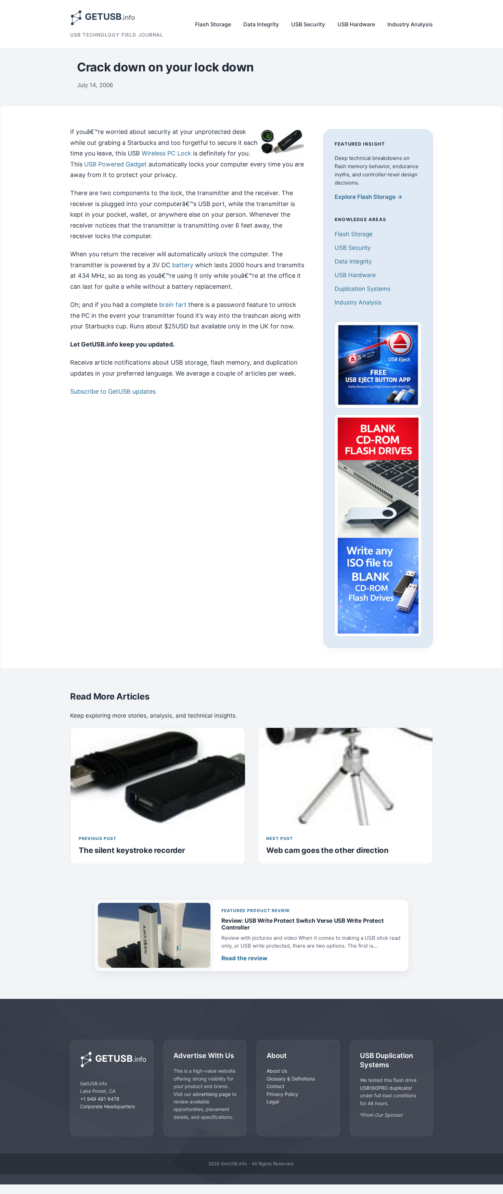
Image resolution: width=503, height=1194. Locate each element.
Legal (273, 1101)
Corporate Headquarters (107, 1106)
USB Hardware (356, 24)
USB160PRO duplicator (386, 1087)
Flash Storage (213, 24)
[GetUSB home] (111, 1059)
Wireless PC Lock (166, 153)
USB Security (308, 24)
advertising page (212, 1094)
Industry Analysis (410, 24)
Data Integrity (261, 24)
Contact (275, 1086)
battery (182, 265)
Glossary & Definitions (291, 1078)
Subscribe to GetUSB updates (113, 391)
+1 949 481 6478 (99, 1098)
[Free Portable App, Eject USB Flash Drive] (378, 365)
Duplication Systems (362, 288)
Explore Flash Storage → (368, 196)
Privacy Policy (282, 1094)
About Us (277, 1071)
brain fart (172, 304)
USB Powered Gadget (115, 164)
